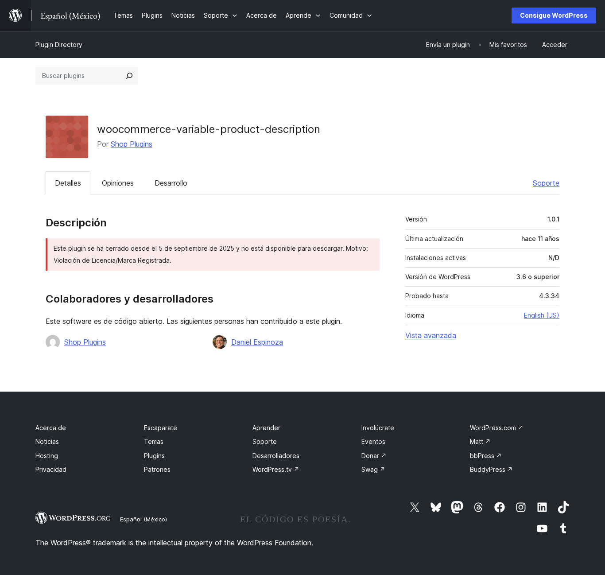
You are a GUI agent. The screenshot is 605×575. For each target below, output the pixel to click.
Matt (480, 441)
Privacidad (50, 469)
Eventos (373, 441)
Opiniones (118, 183)
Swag (373, 469)
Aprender (266, 427)
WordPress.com (497, 427)
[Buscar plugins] (129, 76)
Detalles (68, 183)
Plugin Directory (58, 44)
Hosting (46, 455)
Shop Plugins (131, 144)
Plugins (154, 455)
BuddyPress (491, 469)
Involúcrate (377, 427)
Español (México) (143, 519)
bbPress (486, 455)
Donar (374, 455)
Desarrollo (171, 183)
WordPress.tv (275, 469)
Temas (153, 441)
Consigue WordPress (554, 15)
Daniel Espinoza (257, 342)
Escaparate (160, 427)
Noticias (47, 441)
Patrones (157, 469)
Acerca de (50, 427)
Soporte (546, 183)
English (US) (541, 315)
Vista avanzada (430, 335)
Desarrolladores (275, 455)
